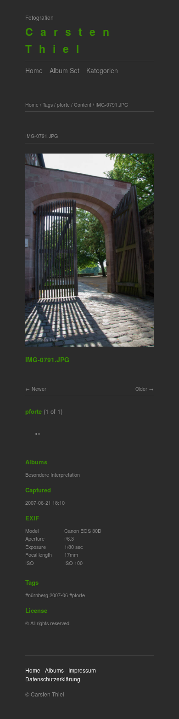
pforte (63, 104)
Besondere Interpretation (52, 474)
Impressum (82, 670)
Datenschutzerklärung (52, 679)
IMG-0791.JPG (111, 104)
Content (82, 104)
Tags (48, 104)
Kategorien (102, 70)
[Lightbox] (89, 348)
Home (34, 70)
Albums (54, 670)
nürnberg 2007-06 (48, 595)
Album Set (64, 70)
